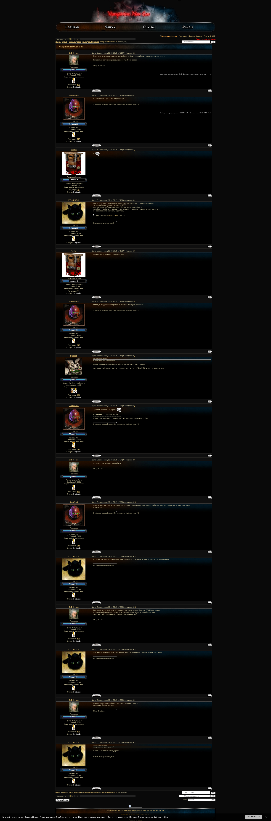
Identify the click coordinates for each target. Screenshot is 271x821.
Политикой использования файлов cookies (148, 817)
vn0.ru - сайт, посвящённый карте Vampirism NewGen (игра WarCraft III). (135, 810)
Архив (64, 42)
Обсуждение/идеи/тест (90, 42)
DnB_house (74, 53)
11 (135, 556)
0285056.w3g (112, 215)
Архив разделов (75, 42)
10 (135, 502)
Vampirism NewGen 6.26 (108, 42)
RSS (212, 36)
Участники (183, 36)
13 (135, 649)
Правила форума (195, 36)
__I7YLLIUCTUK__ (73, 200)
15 (135, 742)
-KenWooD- (74, 95)
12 (135, 607)
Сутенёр (73, 356)
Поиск (206, 36)
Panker (74, 150)
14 (135, 700)
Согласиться (253, 817)
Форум (58, 42)
